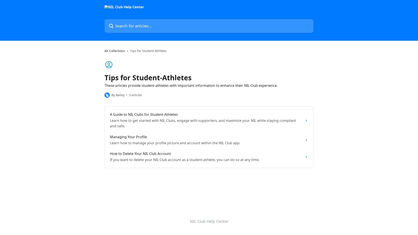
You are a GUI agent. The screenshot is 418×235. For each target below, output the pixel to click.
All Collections (114, 51)
